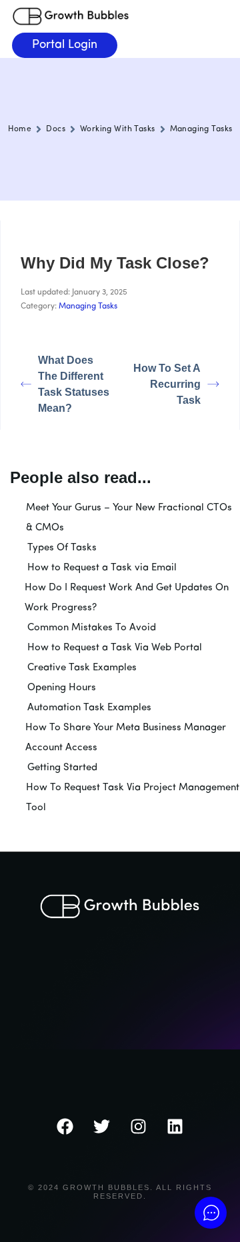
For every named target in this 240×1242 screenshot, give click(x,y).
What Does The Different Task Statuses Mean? (73, 384)
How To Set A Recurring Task (167, 384)
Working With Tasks (117, 129)
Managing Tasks (201, 129)
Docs (55, 129)
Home (20, 129)
